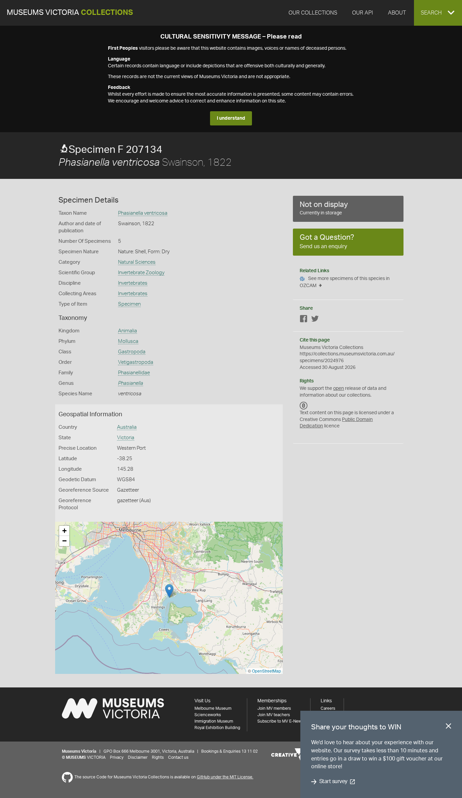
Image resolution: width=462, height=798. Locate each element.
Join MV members (274, 708)
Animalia (127, 330)
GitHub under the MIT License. (225, 777)
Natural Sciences (137, 262)
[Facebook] (304, 320)
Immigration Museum (213, 721)
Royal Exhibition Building (217, 728)
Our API (362, 13)
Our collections (312, 13)
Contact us (178, 757)
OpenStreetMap (266, 671)
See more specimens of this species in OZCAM (345, 282)
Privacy (116, 757)
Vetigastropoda (135, 362)
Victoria (125, 437)
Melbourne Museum (212, 708)
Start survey (333, 781)
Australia (127, 427)
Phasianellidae (134, 372)
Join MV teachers (273, 715)
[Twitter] (315, 320)
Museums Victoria (70, 12)
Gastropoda (131, 351)
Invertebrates (132, 283)
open (338, 388)
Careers (328, 708)
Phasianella (130, 383)
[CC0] (304, 405)
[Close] (448, 727)
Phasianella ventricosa (142, 213)
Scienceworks (207, 715)
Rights (158, 757)
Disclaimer (137, 757)
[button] (438, 13)
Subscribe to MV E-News (280, 721)
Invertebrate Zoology (141, 272)
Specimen (129, 304)
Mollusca (128, 341)
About (397, 13)
